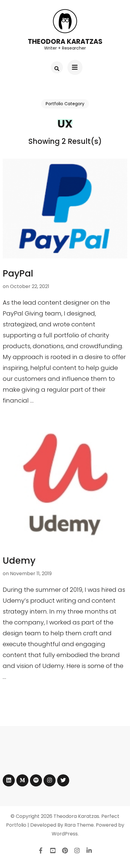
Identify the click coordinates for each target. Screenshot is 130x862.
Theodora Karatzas (65, 41)
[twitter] (63, 780)
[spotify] (36, 780)
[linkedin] (9, 780)
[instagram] (50, 780)
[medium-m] (22, 780)
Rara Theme (79, 824)
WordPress (65, 833)
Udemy (19, 560)
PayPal (18, 273)
